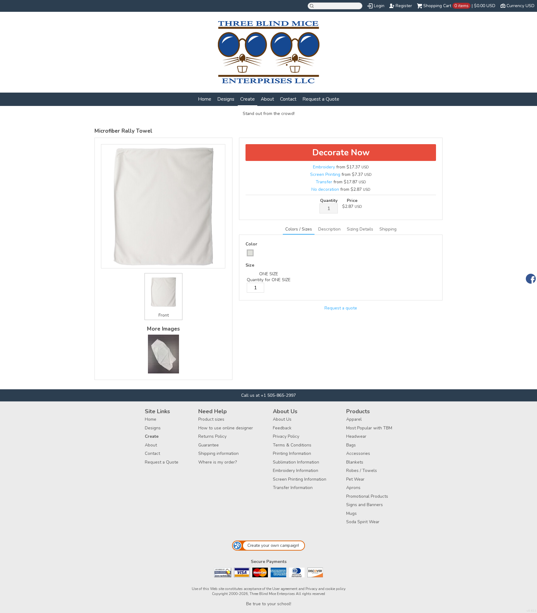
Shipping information (218, 453)
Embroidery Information (295, 470)
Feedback (282, 428)
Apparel (354, 419)
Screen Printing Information (299, 479)
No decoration (325, 189)
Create (247, 99)
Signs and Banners (364, 505)
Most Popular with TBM (369, 428)
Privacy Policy (286, 436)
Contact (288, 99)
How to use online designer (225, 428)
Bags (351, 445)
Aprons (353, 488)
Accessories (358, 453)
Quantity (328, 201)
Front (163, 315)
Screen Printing (325, 174)
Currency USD (521, 6)
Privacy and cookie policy (325, 588)
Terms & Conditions (292, 445)
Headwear (356, 436)
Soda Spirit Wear (362, 522)
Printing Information (292, 453)
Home (204, 99)
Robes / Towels (361, 470)
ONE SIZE (268, 274)
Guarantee (208, 445)
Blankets (354, 462)
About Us (282, 419)
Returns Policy (212, 436)
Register (404, 6)
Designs (225, 99)
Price (352, 201)
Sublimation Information (296, 462)
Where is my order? (217, 462)
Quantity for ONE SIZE (269, 280)
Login (379, 6)
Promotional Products (367, 496)
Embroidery (324, 167)
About (267, 99)
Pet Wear (355, 479)
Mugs (351, 513)
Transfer (324, 182)
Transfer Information (293, 488)
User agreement (284, 588)
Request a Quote (320, 99)
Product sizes (211, 419)
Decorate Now (340, 152)
